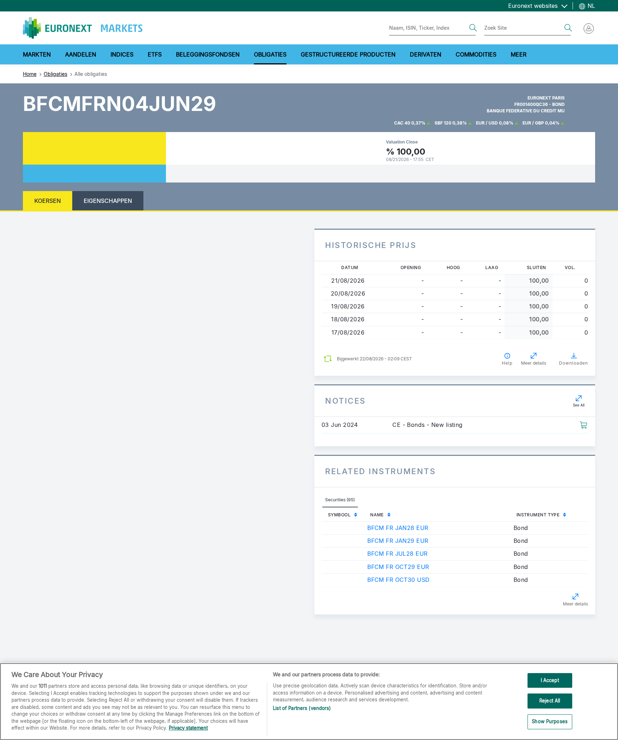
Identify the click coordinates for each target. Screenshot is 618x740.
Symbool (339, 514)
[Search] (473, 28)
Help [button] (507, 363)
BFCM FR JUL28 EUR (397, 553)
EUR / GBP (533, 123)
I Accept (550, 680)
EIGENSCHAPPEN (108, 200)
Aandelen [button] (80, 54)
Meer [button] (518, 54)
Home (29, 74)
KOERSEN (47, 200)
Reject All (549, 701)
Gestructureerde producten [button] (348, 54)
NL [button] (590, 5)
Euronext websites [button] (533, 5)
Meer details (575, 604)
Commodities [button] (476, 54)
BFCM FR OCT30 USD (398, 579)
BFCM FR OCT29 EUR (398, 566)
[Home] (82, 28)
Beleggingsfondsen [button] (208, 54)
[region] (309, 701)
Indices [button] (122, 54)
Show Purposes (550, 721)
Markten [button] (37, 54)
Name (377, 514)
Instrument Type (538, 514)
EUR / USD (487, 123)
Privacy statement (188, 728)
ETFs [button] (155, 54)
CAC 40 (402, 123)
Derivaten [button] (425, 54)
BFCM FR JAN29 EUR (397, 540)
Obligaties (55, 74)
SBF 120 (443, 123)
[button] (583, 424)
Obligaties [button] (270, 54)
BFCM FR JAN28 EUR (397, 527)
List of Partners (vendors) (302, 708)
